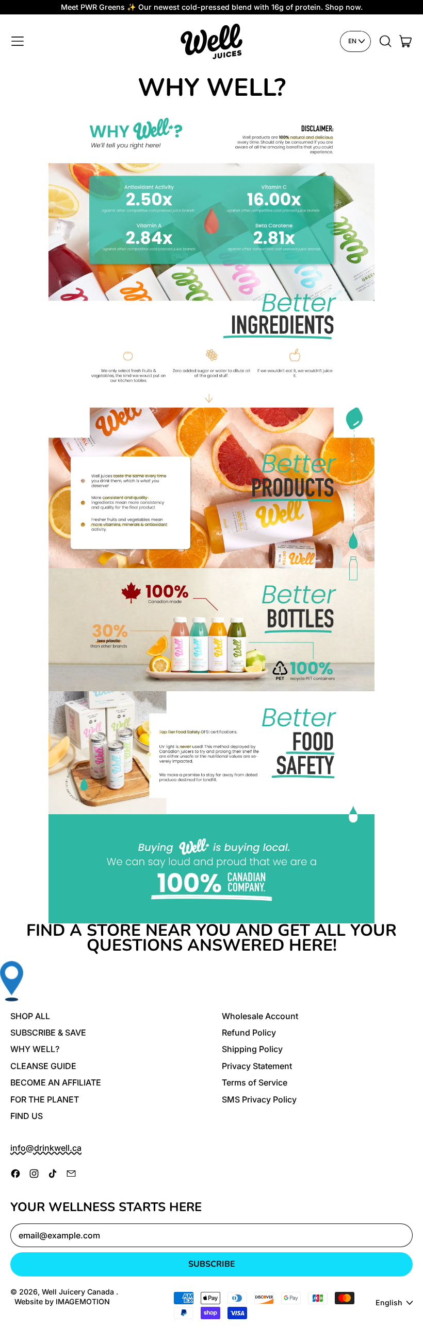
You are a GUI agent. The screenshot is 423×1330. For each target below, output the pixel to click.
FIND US (26, 1116)
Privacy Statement (257, 1066)
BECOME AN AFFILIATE (55, 1082)
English (389, 1302)
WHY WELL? (34, 1049)
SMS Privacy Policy (259, 1099)
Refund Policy (249, 1032)
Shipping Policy (252, 1049)
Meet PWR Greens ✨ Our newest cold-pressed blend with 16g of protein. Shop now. (212, 7)
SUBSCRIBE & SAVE (48, 1032)
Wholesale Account (260, 1016)
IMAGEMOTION (83, 1301)
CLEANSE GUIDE (43, 1066)
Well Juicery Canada (79, 1291)
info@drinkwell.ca (46, 1148)
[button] (385, 41)
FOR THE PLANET (44, 1099)
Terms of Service (254, 1082)
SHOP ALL (30, 1016)
